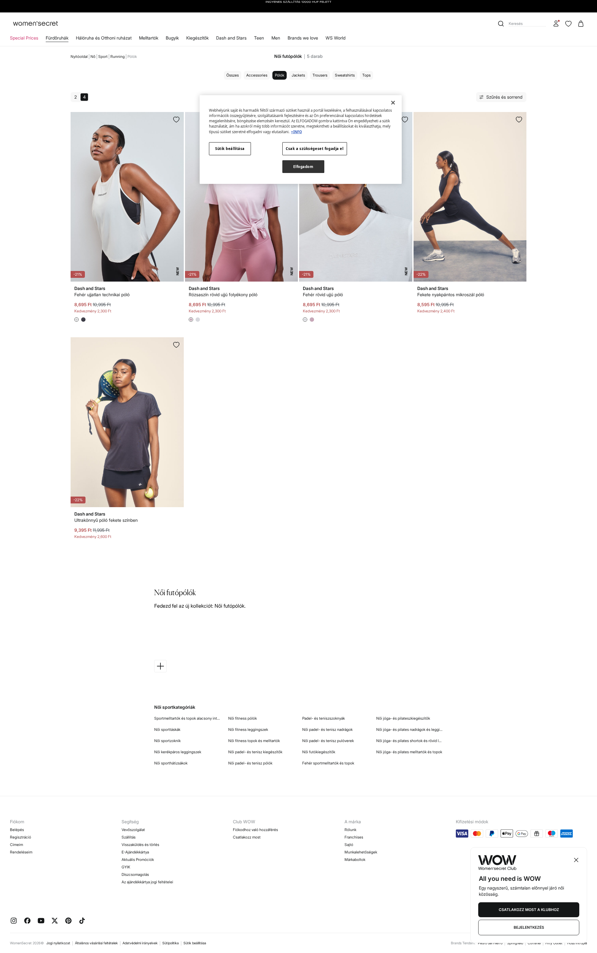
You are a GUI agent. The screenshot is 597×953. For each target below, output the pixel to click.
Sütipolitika (170, 943)
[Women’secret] (35, 23)
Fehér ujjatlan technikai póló (102, 294)
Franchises (354, 837)
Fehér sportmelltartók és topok (328, 763)
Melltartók (148, 37)
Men (275, 37)
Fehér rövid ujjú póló (323, 294)
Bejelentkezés (529, 927)
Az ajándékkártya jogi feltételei (147, 882)
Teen (259, 37)
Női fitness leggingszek (248, 729)
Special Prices (24, 37)
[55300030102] (176, 344)
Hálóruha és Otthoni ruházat (104, 37)
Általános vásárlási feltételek (96, 943)
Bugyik (172, 37)
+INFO (296, 131)
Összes (232, 75)
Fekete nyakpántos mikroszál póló (450, 294)
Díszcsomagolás (135, 874)
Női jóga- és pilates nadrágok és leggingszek (409, 729)
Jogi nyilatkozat (58, 943)
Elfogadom (303, 166)
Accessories (256, 75)
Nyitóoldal (79, 56)
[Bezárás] (393, 103)
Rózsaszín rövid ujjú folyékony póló (223, 294)
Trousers (319, 75)
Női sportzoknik (167, 740)
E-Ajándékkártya (135, 852)
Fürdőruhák (57, 37)
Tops (366, 75)
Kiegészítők (197, 37)
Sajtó (349, 844)
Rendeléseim (21, 852)
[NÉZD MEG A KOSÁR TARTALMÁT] (581, 23)
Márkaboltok (355, 859)
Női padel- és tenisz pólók (250, 763)
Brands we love (303, 37)
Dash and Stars (231, 37)
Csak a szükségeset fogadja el (315, 148)
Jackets (298, 75)
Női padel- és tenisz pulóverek (328, 740)
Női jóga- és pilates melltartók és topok (409, 752)
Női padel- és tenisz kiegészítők (255, 752)
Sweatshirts (345, 75)
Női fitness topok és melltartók (254, 740)
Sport (103, 56)
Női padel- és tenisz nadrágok (327, 729)
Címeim (16, 844)
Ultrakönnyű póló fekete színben (106, 520)
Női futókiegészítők (318, 752)
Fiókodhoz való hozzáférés (255, 829)
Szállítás (129, 837)
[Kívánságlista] (568, 23)
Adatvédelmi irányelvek (140, 943)
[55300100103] (519, 119)
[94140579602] (176, 119)
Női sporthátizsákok (170, 763)
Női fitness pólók (242, 718)
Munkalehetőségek (361, 852)
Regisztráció (20, 837)
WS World (335, 37)
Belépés (17, 829)
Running (117, 56)
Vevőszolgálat (133, 829)
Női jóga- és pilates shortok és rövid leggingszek (409, 740)
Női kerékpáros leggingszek (177, 752)
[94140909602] (405, 119)
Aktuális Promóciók (138, 859)
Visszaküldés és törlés (140, 844)
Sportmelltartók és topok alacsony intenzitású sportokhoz (187, 718)
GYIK (126, 867)
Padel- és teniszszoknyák (323, 718)
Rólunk (350, 829)
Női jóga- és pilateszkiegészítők (403, 718)
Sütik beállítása (194, 943)
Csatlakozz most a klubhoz (529, 909)
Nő (92, 56)
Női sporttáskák (167, 729)
